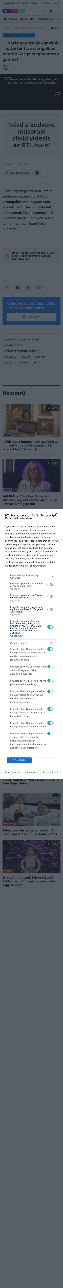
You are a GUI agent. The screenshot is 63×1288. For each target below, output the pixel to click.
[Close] (56, 516)
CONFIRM (19, 760)
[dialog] (31, 644)
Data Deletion (12, 772)
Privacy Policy (50, 772)
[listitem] (31, 576)
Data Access (31, 772)
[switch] (50, 584)
